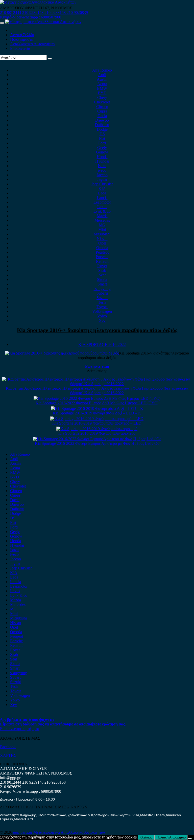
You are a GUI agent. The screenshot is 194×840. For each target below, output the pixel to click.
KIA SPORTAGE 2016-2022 (102, 344)
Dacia (102, 116)
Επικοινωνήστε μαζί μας (19, 728)
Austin (102, 79)
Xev (102, 320)
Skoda (102, 279)
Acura (102, 84)
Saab (102, 270)
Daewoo (102, 120)
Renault (102, 261)
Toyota (102, 307)
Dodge (102, 129)
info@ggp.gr (10, 778)
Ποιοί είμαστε (21, 39)
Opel (102, 243)
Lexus (102, 207)
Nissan (102, 238)
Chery (102, 97)
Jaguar (102, 179)
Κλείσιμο (146, 837)
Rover (102, 266)
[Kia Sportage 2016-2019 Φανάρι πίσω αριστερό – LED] (96, 418)
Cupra (102, 111)
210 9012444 (10, 12)
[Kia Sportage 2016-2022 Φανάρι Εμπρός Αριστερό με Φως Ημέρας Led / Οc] (97, 439)
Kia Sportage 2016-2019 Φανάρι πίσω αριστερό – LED (96, 423)
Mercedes (102, 220)
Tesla (102, 302)
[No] (190, 838)
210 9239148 (32, 12)
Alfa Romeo (102, 70)
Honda (102, 156)
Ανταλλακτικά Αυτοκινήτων (32, 44)
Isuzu (102, 166)
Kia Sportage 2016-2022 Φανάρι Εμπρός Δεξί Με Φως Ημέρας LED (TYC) (97, 403)
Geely (102, 147)
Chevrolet (102, 102)
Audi (102, 75)
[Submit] (50, 58)
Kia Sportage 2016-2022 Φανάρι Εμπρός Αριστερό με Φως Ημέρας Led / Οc (97, 443)
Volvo (102, 316)
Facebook (8, 747)
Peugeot (102, 252)
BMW (102, 88)
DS (102, 134)
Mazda (102, 216)
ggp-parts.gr (23, 832)
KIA (102, 188)
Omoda (102, 248)
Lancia (102, 197)
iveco (102, 170)
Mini (102, 229)
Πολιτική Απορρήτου (171, 837)
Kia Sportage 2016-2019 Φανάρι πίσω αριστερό (96, 433)
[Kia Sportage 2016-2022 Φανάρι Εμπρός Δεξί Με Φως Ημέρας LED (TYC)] (97, 398)
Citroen (102, 106)
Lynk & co (102, 211)
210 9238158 (55, 12)
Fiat (102, 138)
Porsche (102, 257)
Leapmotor (102, 202)
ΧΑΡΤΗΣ (8, 755)
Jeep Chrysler (102, 184)
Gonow (102, 152)
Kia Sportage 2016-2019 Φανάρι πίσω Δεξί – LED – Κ (97, 413)
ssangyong (102, 288)
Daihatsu (102, 125)
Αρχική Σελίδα (22, 35)
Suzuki (102, 298)
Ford (102, 143)
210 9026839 (77, 12)
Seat (102, 275)
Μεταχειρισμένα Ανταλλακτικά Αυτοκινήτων (69, 832)
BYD (102, 93)
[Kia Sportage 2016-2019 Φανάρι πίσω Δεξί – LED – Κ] (97, 408)
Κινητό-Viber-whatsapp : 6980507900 (30, 17)
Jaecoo (102, 175)
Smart (102, 284)
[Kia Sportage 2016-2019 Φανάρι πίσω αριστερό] (96, 429)
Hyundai (102, 161)
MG (102, 225)
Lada (102, 193)
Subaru (102, 293)
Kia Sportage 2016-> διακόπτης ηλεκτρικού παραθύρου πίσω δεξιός (97, 330)
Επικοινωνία (20, 48)
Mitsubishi (102, 234)
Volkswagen (102, 311)
